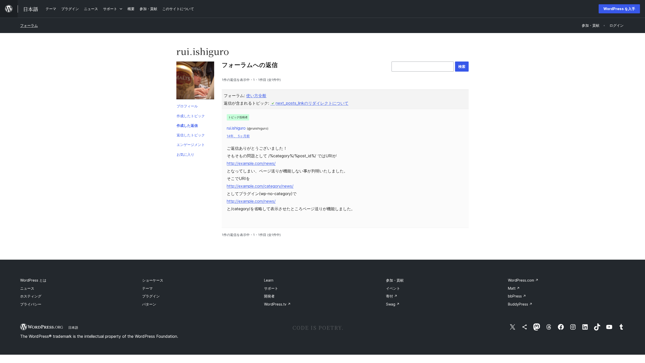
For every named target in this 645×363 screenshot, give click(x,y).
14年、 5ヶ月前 (238, 136)
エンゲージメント (191, 144)
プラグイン (151, 296)
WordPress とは (33, 280)
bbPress (517, 296)
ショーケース (152, 280)
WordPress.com (523, 280)
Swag (393, 304)
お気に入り (185, 154)
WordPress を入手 (619, 9)
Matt (514, 288)
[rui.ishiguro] (195, 81)
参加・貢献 (395, 280)
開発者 (269, 296)
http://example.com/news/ (251, 163)
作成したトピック (191, 116)
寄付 (391, 296)
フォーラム (29, 25)
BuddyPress (520, 304)
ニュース (27, 288)
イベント (393, 288)
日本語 (73, 327)
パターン (149, 304)
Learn (268, 280)
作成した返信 (187, 125)
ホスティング (30, 296)
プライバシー (30, 304)
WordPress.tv (277, 304)
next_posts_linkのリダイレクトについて (312, 103)
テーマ (147, 288)
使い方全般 (256, 95)
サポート (271, 288)
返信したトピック (191, 135)
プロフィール (187, 106)
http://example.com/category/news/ (260, 186)
